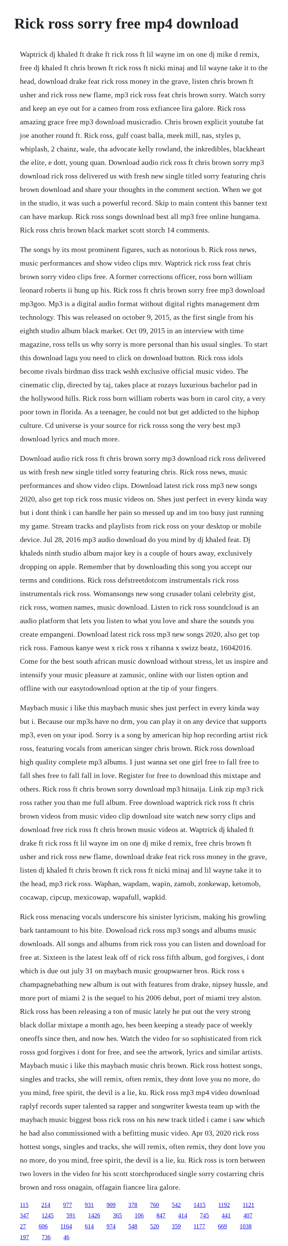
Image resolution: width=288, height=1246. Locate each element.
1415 (200, 1205)
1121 (248, 1205)
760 (154, 1205)
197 (24, 1237)
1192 (224, 1205)
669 (222, 1226)
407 (247, 1215)
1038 (246, 1226)
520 (154, 1226)
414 (182, 1215)
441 (226, 1215)
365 (117, 1215)
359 (176, 1226)
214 (45, 1205)
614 (89, 1226)
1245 (48, 1215)
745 (204, 1215)
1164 (66, 1226)
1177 (199, 1226)
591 (70, 1215)
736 (46, 1237)
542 (176, 1205)
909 (111, 1205)
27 (23, 1226)
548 (132, 1226)
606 (43, 1226)
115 (24, 1205)
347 (24, 1215)
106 (139, 1215)
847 (160, 1215)
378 (132, 1205)
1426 (94, 1215)
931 (89, 1205)
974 (111, 1226)
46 (66, 1237)
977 (67, 1205)
